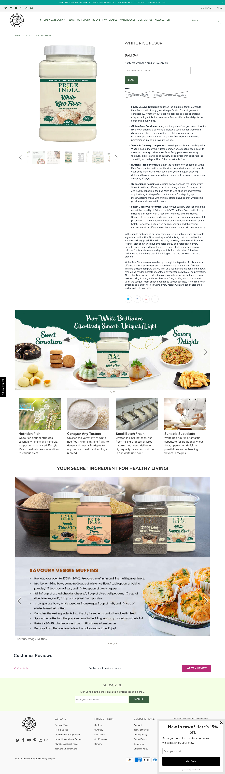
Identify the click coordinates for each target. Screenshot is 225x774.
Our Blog (98, 725)
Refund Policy (140, 739)
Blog (72, 19)
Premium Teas (61, 725)
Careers (98, 744)
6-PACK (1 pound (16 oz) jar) (170, 94)
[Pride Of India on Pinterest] (21, 8)
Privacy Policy (140, 734)
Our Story (83, 19)
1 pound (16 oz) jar (138, 94)
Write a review (197, 668)
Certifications (100, 739)
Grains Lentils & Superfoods (67, 734)
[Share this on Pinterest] (146, 299)
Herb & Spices (61, 730)
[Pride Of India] (19, 20)
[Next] (116, 93)
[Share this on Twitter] (128, 299)
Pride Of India (29, 758)
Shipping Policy (141, 748)
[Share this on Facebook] (137, 299)
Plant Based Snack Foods (66, 744)
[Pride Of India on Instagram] (26, 8)
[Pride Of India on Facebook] (10, 8)
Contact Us (145, 19)
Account (138, 725)
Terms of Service (141, 730)
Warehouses (127, 19)
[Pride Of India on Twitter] (5, 8)
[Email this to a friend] (155, 299)
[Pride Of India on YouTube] (15, 8)
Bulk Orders (99, 734)
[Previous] (21, 93)
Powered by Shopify (45, 758)
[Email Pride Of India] (31, 8)
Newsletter (162, 19)
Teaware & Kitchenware (66, 748)
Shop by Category (52, 19)
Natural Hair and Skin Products (69, 739)
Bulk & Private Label (104, 19)
